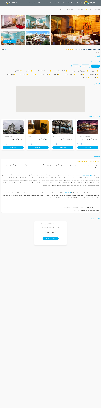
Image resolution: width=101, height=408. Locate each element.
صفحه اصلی (97, 10)
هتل (90, 9)
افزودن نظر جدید (50, 238)
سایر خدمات (75, 66)
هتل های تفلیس (69, 9)
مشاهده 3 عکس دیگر (9, 42)
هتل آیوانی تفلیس (87, 175)
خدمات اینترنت (85, 66)
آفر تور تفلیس (67, 193)
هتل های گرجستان (80, 9)
